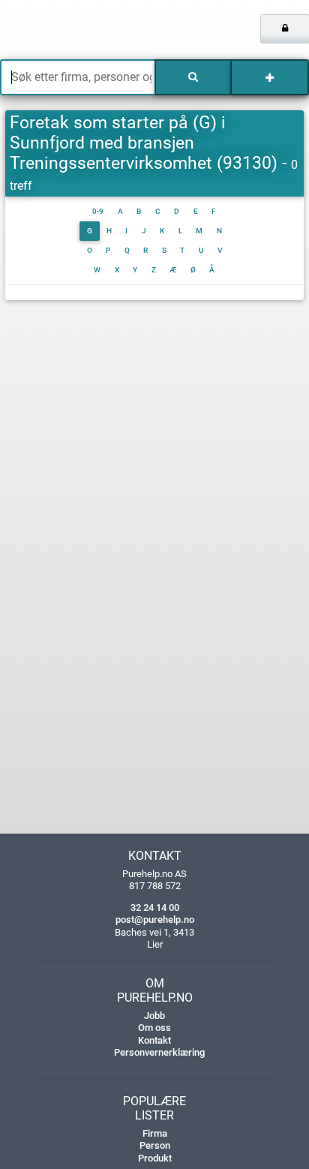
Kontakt (154, 1040)
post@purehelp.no (155, 919)
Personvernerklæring (159, 1052)
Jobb (154, 1015)
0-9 (98, 211)
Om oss (154, 1027)
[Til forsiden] (64, 30)
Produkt (155, 1158)
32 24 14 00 (154, 907)
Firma (154, 1133)
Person (155, 1145)
